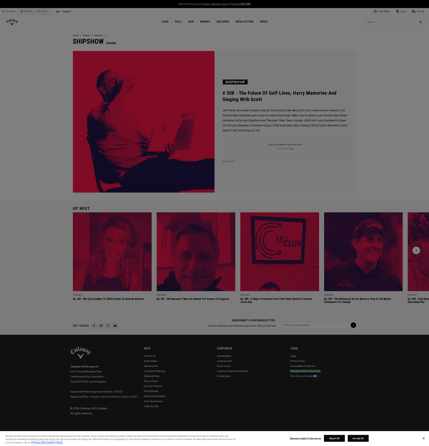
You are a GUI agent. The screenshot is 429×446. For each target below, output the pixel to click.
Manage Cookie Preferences (305, 438)
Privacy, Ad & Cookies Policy (47, 442)
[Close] (423, 438)
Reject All (334, 438)
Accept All (358, 438)
